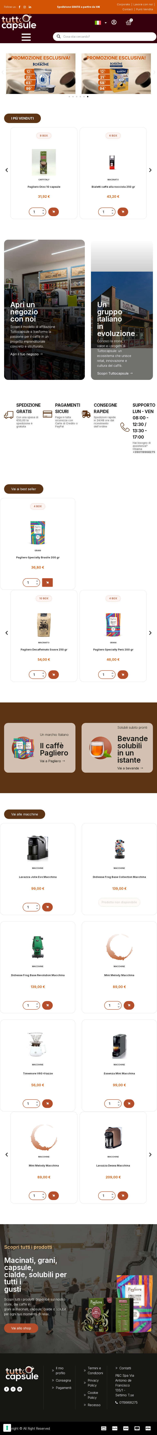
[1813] (123, 674)
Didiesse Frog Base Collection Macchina (119, 876)
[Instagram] (13, 1389)
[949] (53, 212)
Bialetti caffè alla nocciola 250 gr (44, 186)
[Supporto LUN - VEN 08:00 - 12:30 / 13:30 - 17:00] (125, 427)
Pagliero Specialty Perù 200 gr (44, 649)
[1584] (53, 1195)
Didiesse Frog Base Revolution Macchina (38, 975)
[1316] (47, 1005)
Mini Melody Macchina (119, 975)
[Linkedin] (19, 1389)
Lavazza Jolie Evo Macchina (38, 876)
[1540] (129, 1103)
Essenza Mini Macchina (119, 1073)
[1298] (123, 1195)
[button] (2, 72)
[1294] (47, 1103)
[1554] (123, 212)
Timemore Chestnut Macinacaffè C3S (113, 1165)
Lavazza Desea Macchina (44, 1165)
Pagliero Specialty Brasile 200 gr (37, 557)
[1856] (47, 582)
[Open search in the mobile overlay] (104, 37)
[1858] (53, 674)
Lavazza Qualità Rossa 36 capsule (113, 186)
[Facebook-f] (6, 1389)
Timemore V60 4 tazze (38, 1073)
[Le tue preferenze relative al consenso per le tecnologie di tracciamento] (7, 1428)
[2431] (129, 1005)
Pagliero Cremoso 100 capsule (113, 643)
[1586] (47, 907)
